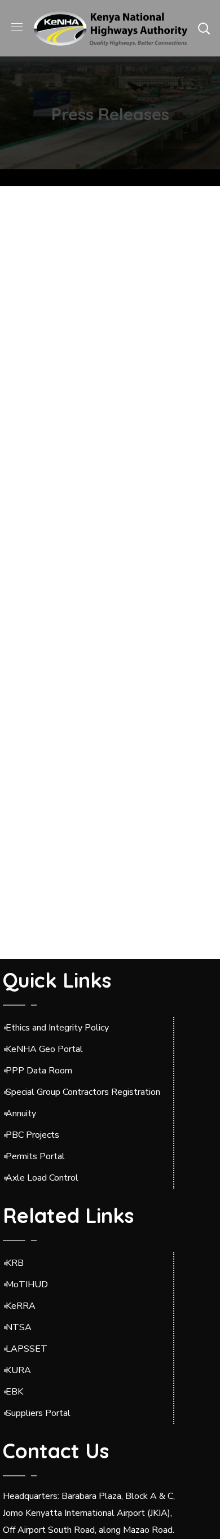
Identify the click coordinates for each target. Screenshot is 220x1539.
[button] (203, 28)
